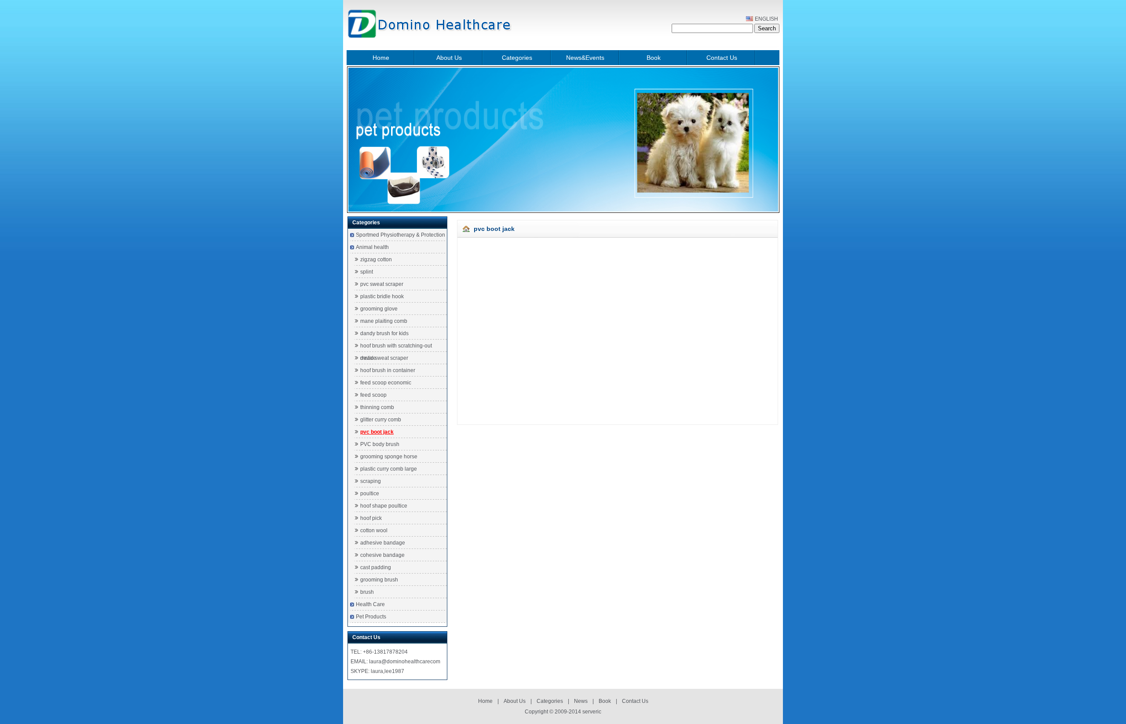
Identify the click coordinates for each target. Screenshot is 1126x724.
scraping (370, 481)
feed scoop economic (385, 383)
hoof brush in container (387, 370)
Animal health (372, 247)
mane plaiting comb (383, 321)
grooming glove (379, 309)
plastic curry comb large (388, 469)
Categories (517, 57)
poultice (369, 493)
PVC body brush (379, 444)
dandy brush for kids (384, 333)
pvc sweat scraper (381, 284)
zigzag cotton (376, 259)
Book (654, 57)
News (581, 701)
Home (381, 57)
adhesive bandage (382, 543)
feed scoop (373, 395)
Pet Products (371, 617)
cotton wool (374, 530)
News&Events (585, 57)
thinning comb (377, 407)
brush (367, 592)
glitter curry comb (380, 420)
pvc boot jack (377, 432)
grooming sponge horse (388, 456)
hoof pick (371, 518)
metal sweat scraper (384, 358)
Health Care (370, 604)
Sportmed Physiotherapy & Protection (400, 235)
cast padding (375, 567)
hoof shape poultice (383, 506)
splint (366, 272)
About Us (449, 57)
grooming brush (379, 580)
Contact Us (721, 57)
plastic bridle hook (382, 296)
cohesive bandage (382, 555)
